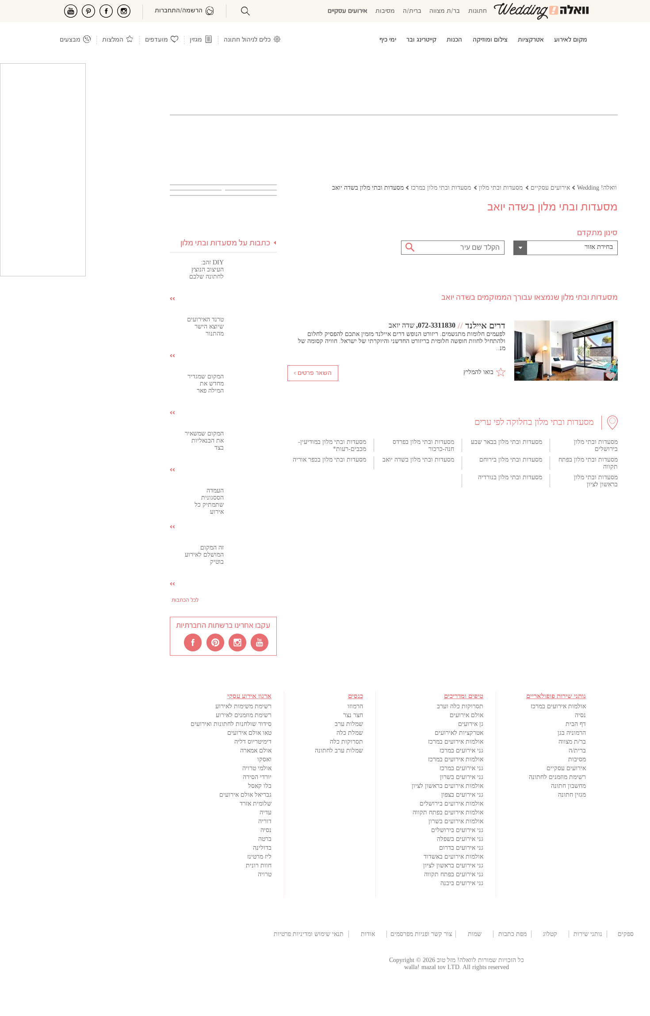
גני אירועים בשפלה (460, 839)
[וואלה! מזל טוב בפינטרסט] (216, 642)
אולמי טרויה (256, 768)
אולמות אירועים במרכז (558, 706)
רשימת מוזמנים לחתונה (557, 777)
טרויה (264, 874)
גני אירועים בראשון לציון (453, 865)
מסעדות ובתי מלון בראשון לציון (596, 481)
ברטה (264, 839)
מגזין (196, 40)
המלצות (112, 40)
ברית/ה (412, 11)
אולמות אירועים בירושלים (451, 803)
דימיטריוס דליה (252, 741)
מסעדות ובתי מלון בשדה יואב (418, 459)
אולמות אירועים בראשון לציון (447, 786)
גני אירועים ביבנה (461, 883)
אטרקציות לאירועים (459, 733)
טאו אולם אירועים (249, 733)
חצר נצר (353, 715)
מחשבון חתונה (568, 786)
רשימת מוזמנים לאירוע (243, 715)
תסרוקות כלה (346, 741)
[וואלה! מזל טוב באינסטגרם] (238, 642)
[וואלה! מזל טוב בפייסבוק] (193, 642)
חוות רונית (258, 865)
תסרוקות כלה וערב (460, 706)
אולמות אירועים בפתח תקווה (448, 812)
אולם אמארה (255, 750)
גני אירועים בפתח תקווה (453, 874)
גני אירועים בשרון (461, 777)
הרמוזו (355, 706)
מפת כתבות (512, 934)
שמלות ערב (349, 724)
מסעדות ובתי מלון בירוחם (510, 459)
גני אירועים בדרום (461, 847)
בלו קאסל (259, 786)
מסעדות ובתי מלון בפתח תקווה (588, 463)
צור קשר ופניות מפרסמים (421, 934)
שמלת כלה (349, 733)
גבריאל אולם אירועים (245, 794)
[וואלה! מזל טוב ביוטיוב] (260, 642)
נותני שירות (588, 934)
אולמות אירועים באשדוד (453, 856)
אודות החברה (367, 934)
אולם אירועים (466, 715)
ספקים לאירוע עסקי (625, 934)
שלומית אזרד (255, 803)
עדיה (265, 812)
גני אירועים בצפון (462, 794)
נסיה (580, 715)
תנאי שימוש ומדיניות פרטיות (309, 934)
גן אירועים (470, 724)
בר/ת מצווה (444, 11)
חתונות (477, 11)
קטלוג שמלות (550, 934)
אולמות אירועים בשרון (455, 821)
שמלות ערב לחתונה (339, 750)
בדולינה (262, 847)
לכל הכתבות (185, 600)
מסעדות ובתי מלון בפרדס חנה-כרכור (423, 445)
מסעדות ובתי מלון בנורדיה (510, 477)
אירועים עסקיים (347, 11)
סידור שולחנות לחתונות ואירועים (231, 724)
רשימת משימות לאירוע (243, 706)
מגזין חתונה (572, 794)
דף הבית (576, 724)
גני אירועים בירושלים (457, 830)
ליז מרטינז (259, 856)
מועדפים (156, 40)
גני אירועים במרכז (461, 750)
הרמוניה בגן (572, 733)
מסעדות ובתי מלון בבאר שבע (506, 442)
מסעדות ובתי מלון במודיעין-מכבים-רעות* (332, 445)
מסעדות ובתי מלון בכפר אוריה (329, 459)
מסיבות (385, 11)
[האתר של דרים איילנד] (566, 351)
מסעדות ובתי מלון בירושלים (596, 445)
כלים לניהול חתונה (247, 40)
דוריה (264, 821)
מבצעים (70, 40)
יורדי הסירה (257, 777)
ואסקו (264, 759)
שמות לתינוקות (474, 934)
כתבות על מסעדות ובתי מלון (225, 243)
